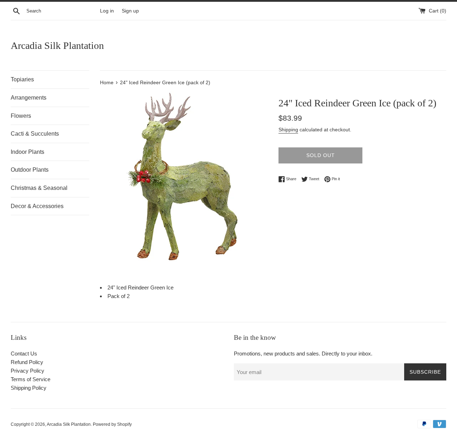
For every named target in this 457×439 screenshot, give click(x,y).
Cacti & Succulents (35, 134)
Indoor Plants (27, 152)
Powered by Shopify (112, 424)
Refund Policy (27, 362)
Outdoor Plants (30, 170)
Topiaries (22, 79)
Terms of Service (30, 379)
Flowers (21, 116)
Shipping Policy (28, 388)
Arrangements (28, 98)
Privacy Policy (27, 371)
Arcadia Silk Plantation (57, 45)
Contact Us (24, 353)
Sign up (130, 11)
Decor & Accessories (37, 206)
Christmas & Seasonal (39, 188)
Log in (107, 11)
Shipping (288, 129)
